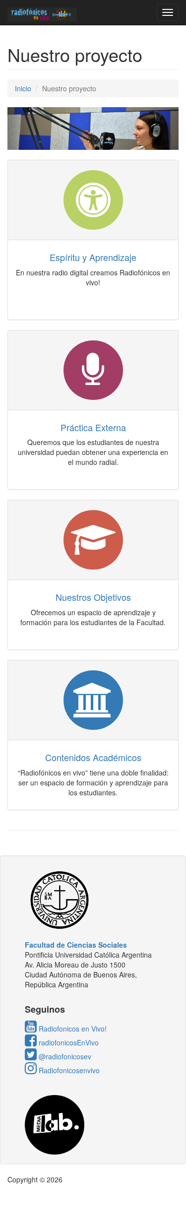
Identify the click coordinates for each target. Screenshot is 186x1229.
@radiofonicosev (64, 1056)
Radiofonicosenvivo (68, 1070)
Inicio (23, 88)
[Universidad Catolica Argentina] (93, 900)
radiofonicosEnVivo (68, 1042)
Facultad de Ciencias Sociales (76, 945)
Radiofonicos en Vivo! (72, 1029)
